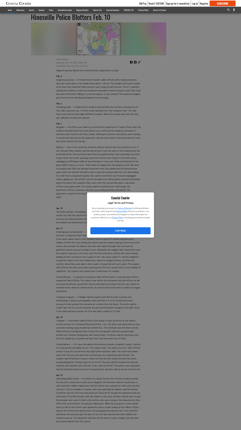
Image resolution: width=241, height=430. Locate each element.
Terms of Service (125, 208)
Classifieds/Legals (65, 10)
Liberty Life (97, 10)
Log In (195, 3)
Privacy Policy (121, 211)
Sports (31, 10)
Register (204, 3)
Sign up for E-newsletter (178, 3)
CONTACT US (129, 10)
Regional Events (82, 10)
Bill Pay (143, 3)
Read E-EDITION (156, 3)
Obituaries (20, 10)
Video (51, 10)
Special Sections (112, 10)
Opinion (41, 10)
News (10, 10)
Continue (120, 230)
